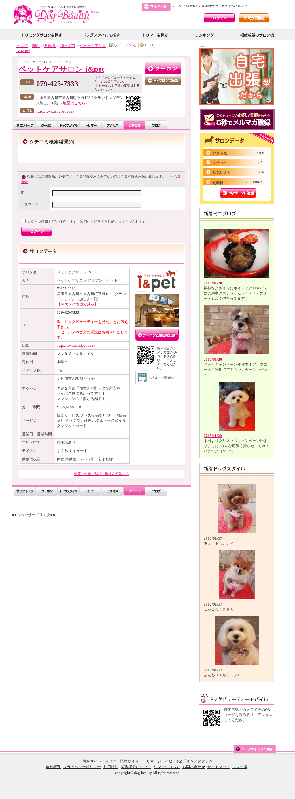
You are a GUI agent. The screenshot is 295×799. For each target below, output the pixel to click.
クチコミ (134, 124)
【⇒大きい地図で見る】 (77, 304)
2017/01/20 (213, 283)
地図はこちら (74, 103)
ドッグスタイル (69, 124)
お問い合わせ (193, 767)
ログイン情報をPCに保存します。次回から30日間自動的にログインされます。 (88, 222)
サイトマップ (218, 767)
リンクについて (167, 767)
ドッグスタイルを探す (100, 35)
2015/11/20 (213, 436)
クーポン (47, 124)
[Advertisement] (103, 557)
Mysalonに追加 (238, 193)
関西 (36, 45)
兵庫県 (50, 45)
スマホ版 (239, 767)
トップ (22, 45)
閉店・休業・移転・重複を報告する (101, 474)
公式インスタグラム (196, 761)
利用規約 (110, 767)
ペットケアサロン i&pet (61, 69)
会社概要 (53, 767)
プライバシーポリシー (82, 767)
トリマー (90, 124)
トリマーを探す (154, 35)
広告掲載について (136, 767)
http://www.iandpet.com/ (55, 111)
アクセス (112, 124)
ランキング (204, 35)
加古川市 (67, 45)
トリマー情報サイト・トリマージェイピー (140, 761)
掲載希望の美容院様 (256, 35)
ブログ (156, 124)
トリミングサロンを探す (42, 35)
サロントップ (25, 124)
